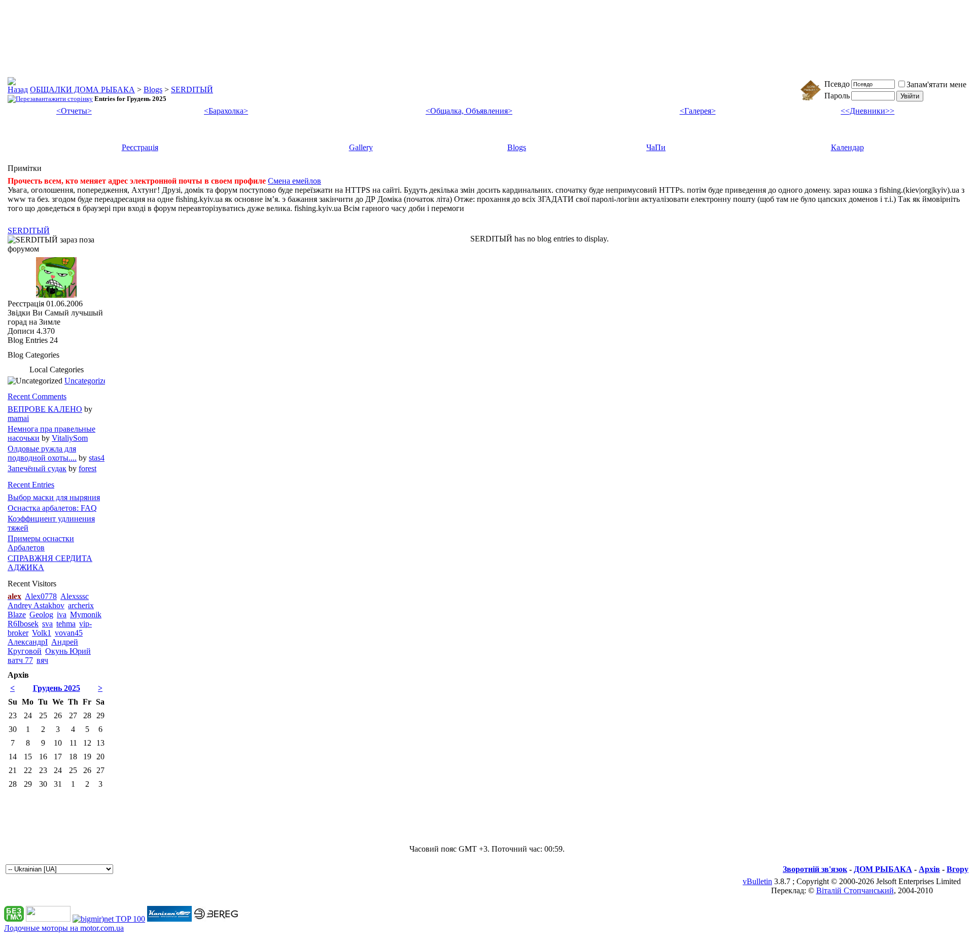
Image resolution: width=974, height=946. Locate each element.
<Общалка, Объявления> (469, 111)
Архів (929, 869)
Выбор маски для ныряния (54, 497)
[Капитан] (169, 919)
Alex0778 (41, 596)
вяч (42, 660)
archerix (81, 605)
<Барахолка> (226, 111)
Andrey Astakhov (36, 605)
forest (87, 468)
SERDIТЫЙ (192, 89)
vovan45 (69, 632)
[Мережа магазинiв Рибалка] (216, 919)
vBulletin (757, 881)
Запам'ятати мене (936, 84)
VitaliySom (70, 438)
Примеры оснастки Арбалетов (41, 543)
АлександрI (28, 642)
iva (61, 614)
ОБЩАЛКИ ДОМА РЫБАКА (82, 89)
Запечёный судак (37, 468)
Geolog (41, 614)
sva (47, 623)
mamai (18, 418)
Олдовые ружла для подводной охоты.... (42, 453)
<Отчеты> (74, 111)
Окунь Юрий (68, 651)
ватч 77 (20, 660)
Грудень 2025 (56, 688)
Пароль (837, 95)
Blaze (17, 614)
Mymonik (85, 614)
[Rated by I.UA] (48, 919)
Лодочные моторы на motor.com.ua (64, 928)
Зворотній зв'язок (815, 869)
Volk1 (41, 632)
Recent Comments (37, 396)
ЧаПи (656, 147)
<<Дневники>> (867, 111)
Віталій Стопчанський (855, 890)
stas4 (97, 457)
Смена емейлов (294, 181)
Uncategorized (87, 380)
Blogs (153, 89)
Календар (847, 147)
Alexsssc (74, 596)
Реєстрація (140, 147)
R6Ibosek (23, 623)
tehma (66, 623)
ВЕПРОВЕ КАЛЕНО (45, 409)
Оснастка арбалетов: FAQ (52, 508)
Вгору (957, 869)
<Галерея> (698, 111)
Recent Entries (31, 484)
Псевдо (837, 84)
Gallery (361, 147)
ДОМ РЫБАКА (883, 869)
